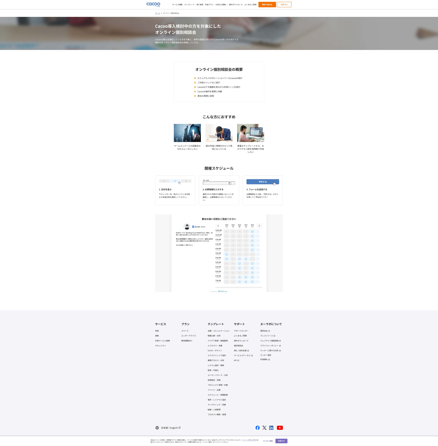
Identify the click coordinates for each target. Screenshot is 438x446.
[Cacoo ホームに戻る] (153, 5)
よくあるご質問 (250, 4)
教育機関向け (186, 340)
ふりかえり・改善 (215, 345)
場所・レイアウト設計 (217, 399)
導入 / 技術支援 (240, 350)
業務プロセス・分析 (216, 360)
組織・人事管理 (214, 409)
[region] (219, 441)
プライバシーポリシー (269, 345)
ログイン (284, 4)
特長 (157, 330)
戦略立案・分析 (214, 335)
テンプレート (189, 4)
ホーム (157, 13)
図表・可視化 (213, 370)
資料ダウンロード (236, 4)
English (174, 427)
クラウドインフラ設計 (217, 355)
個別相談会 (238, 345)
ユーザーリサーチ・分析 (218, 375)
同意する (281, 441)
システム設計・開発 (216, 365)
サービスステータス (242, 355)
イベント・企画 (214, 389)
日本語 (164, 427)
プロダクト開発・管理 (217, 414)
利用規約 (264, 359)
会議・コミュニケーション (219, 330)
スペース (184, 330)
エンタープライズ (188, 335)
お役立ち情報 (220, 4)
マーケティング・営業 (217, 404)
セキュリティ (160, 345)
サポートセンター (241, 330)
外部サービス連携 (162, 340)
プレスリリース (266, 335)
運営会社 (264, 330)
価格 (157, 335)
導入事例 (199, 4)
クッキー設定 (265, 355)
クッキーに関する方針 (269, 350)
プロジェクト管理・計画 (218, 385)
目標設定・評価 (214, 380)
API (235, 360)
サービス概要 (177, 4)
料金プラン (209, 4)
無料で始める (267, 4)
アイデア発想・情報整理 (218, 340)
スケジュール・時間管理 (218, 394)
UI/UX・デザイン (215, 350)
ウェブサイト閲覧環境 (269, 340)
